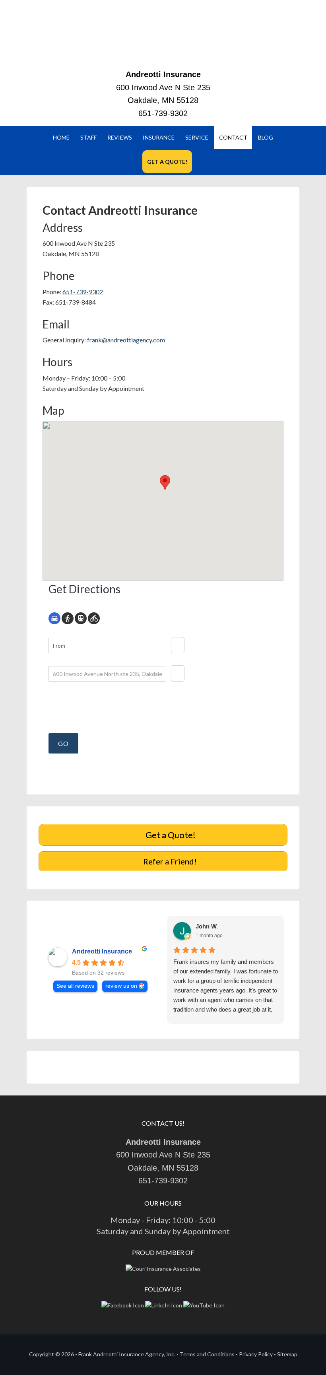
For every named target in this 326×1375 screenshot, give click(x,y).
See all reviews (75, 986)
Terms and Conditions (207, 1354)
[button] (165, 482)
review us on (121, 986)
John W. (207, 926)
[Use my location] (177, 645)
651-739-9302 (163, 113)
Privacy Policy (256, 1354)
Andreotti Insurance (163, 38)
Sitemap (287, 1354)
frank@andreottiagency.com (126, 340)
